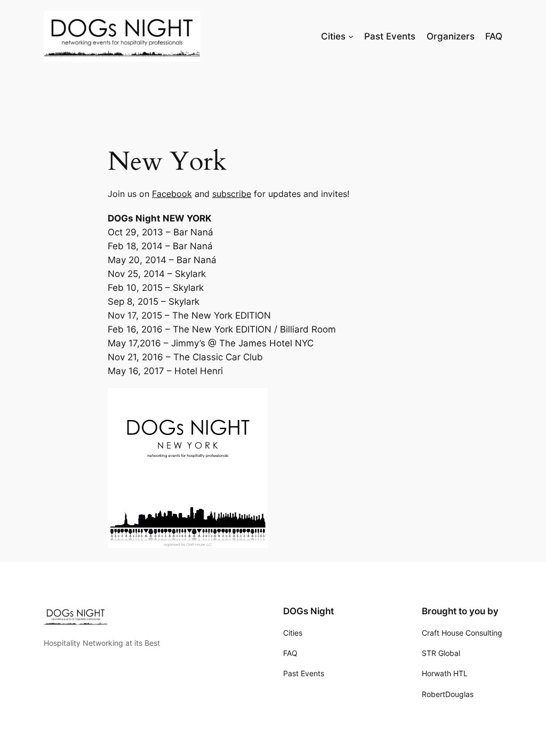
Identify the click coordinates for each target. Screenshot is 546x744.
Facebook (172, 193)
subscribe (231, 193)
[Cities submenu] (351, 36)
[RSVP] (188, 545)
